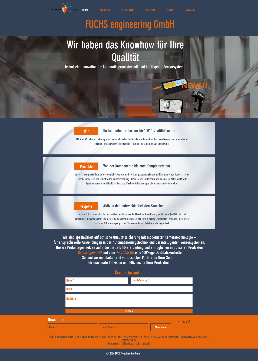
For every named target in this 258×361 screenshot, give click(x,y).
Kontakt (146, 343)
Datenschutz (128, 343)
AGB (138, 343)
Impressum (113, 343)
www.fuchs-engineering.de (182, 336)
